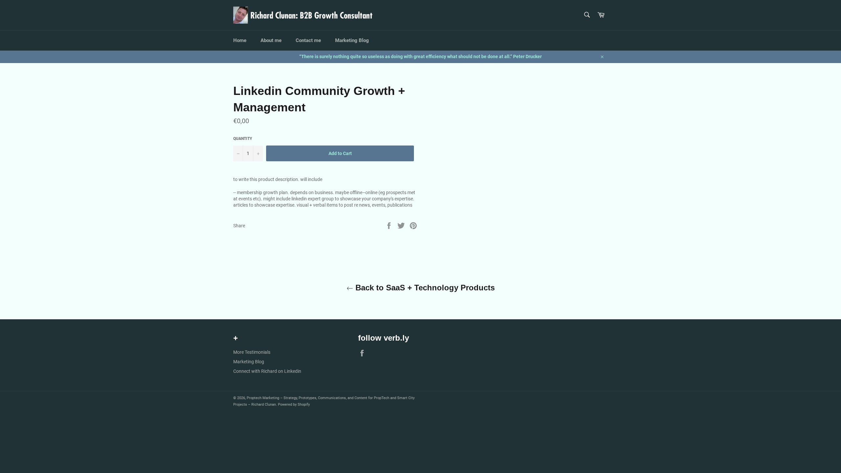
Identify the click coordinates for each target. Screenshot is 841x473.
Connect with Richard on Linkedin (267, 371)
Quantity (242, 138)
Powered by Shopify (294, 404)
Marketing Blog (352, 40)
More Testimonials (251, 352)
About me (271, 40)
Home (239, 40)
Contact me (308, 40)
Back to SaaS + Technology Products (424, 287)
